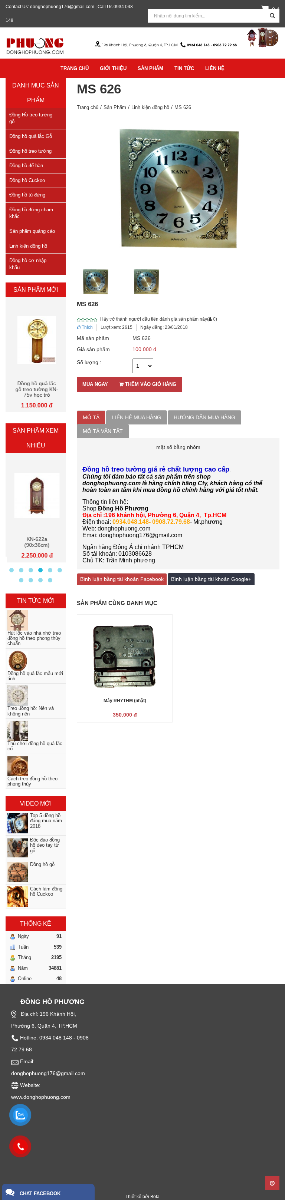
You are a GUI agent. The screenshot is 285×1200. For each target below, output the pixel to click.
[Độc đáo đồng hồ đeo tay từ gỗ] (13, 847)
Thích (87, 327)
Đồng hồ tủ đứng (27, 195)
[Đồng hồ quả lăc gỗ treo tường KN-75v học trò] (35, 340)
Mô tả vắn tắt (103, 431)
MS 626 (182, 107)
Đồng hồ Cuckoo (27, 180)
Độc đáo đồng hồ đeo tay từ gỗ (45, 845)
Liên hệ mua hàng (136, 417)
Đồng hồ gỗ (42, 864)
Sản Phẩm (115, 107)
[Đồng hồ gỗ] (13, 872)
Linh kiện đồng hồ (28, 246)
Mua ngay (95, 384)
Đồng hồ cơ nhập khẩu (27, 264)
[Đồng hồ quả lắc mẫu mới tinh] (35, 661)
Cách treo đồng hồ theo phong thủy (32, 781)
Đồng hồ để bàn (26, 165)
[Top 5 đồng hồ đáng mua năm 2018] (13, 823)
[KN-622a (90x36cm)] (35, 495)
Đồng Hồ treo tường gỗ (30, 118)
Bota (155, 1196)
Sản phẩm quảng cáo (32, 231)
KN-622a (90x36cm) (35, 542)
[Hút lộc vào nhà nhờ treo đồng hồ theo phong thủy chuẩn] (35, 620)
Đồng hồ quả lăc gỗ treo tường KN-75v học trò (35, 389)
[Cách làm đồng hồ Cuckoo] (13, 896)
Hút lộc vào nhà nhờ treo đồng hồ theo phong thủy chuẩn (34, 639)
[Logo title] (36, 45)
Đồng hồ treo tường (30, 151)
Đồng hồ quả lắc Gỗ (30, 136)
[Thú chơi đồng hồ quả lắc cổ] (35, 731)
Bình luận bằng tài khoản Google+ (211, 579)
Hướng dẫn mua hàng (204, 417)
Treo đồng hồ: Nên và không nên (30, 711)
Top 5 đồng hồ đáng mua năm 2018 (46, 821)
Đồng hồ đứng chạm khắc (31, 213)
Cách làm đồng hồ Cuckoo (46, 891)
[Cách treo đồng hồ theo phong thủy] (35, 766)
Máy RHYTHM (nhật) (125, 700)
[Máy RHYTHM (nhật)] (124, 655)
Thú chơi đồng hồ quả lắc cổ (34, 746)
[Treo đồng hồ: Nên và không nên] (35, 695)
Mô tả (91, 417)
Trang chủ (87, 107)
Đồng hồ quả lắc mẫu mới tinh (35, 676)
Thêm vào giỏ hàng (150, 384)
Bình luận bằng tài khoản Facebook (122, 579)
